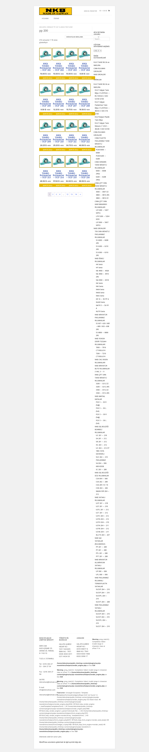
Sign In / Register (90, 11)
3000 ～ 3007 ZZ (102, 192)
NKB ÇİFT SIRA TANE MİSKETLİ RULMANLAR (101, 378)
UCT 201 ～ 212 (102, 513)
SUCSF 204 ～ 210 (103, 617)
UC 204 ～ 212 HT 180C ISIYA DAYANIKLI (102, 451)
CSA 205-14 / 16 (102, 485)
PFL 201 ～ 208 (101, 553)
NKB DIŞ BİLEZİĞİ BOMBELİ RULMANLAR (101, 429)
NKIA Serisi (100, 289)
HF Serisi (99, 267)
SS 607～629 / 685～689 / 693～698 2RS (103, 326)
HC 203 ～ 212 (101, 445)
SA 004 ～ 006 (101, 463)
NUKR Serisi (100, 302)
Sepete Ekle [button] (47, 78)
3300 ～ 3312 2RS (102, 393)
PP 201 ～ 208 (101, 547)
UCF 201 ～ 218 (102, 506)
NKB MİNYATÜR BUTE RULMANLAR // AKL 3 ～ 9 (102, 369)
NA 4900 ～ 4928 (102, 271)
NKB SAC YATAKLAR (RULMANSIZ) (100, 541)
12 (67, 194)
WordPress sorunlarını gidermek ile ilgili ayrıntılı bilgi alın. (60, 742)
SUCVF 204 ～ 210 (103, 592)
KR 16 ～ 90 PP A (102, 299)
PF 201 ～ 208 (101, 550)
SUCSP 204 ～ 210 (103, 614)
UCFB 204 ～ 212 (102, 528)
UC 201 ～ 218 (101, 435)
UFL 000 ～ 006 (102, 574)
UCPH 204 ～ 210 (102, 522)
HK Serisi (99, 264)
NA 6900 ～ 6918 (102, 280)
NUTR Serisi (100, 311)
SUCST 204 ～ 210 (103, 626)
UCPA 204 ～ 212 (102, 519)
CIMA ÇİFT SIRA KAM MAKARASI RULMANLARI (101, 204)
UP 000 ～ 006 (101, 571)
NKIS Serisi (100, 296)
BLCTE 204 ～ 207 (103, 535)
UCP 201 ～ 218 (102, 503)
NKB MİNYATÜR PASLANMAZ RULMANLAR (101, 318)
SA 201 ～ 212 (101, 438)
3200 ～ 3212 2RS (102, 387)
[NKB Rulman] (55, 11)
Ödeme (56, 18)
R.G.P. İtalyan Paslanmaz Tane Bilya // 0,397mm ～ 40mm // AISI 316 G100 (102, 108)
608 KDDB (100, 466)
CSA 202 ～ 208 (102, 482)
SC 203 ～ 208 (101, 469)
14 (76, 194)
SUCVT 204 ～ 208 (103, 602)
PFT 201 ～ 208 (102, 556)
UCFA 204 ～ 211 (102, 525)
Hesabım (45, 18)
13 (72, 194)
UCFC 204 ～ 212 (102, 516)
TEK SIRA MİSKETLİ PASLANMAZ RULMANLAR (102, 234)
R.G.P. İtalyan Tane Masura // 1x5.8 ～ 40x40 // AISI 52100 (102, 126)
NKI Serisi (99, 286)
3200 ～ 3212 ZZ (102, 383)
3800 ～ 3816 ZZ (102, 198)
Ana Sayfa (42, 27)
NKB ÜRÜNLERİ (100, 74)
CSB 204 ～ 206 (102, 488)
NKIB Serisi (100, 292)
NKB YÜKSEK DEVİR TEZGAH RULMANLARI (100, 341)
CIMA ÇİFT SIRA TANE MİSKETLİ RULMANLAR (101, 186)
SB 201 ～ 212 (101, 441)
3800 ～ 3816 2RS (102, 195)
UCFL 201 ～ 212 (102, 509)
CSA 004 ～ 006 (102, 478)
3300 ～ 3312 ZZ (102, 390)
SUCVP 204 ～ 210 (103, 589)
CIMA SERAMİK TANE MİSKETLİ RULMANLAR (101, 165)
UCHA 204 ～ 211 (102, 532)
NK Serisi (99, 283)
